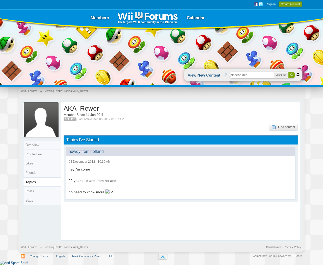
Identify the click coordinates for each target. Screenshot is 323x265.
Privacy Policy (292, 247)
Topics (30, 182)
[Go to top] (162, 256)
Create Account (290, 4)
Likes (29, 163)
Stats (29, 200)
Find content (285, 127)
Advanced (298, 75)
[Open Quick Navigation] (225, 75)
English (60, 256)
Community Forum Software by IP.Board (277, 255)
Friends (30, 173)
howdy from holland (86, 151)
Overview (32, 145)
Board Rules (273, 247)
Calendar (196, 17)
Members (100, 17)
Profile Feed (34, 154)
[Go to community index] (147, 17)
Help (110, 256)
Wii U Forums (29, 247)
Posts (29, 191)
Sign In (271, 4)
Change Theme (39, 256)
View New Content (204, 75)
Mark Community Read (86, 256)
